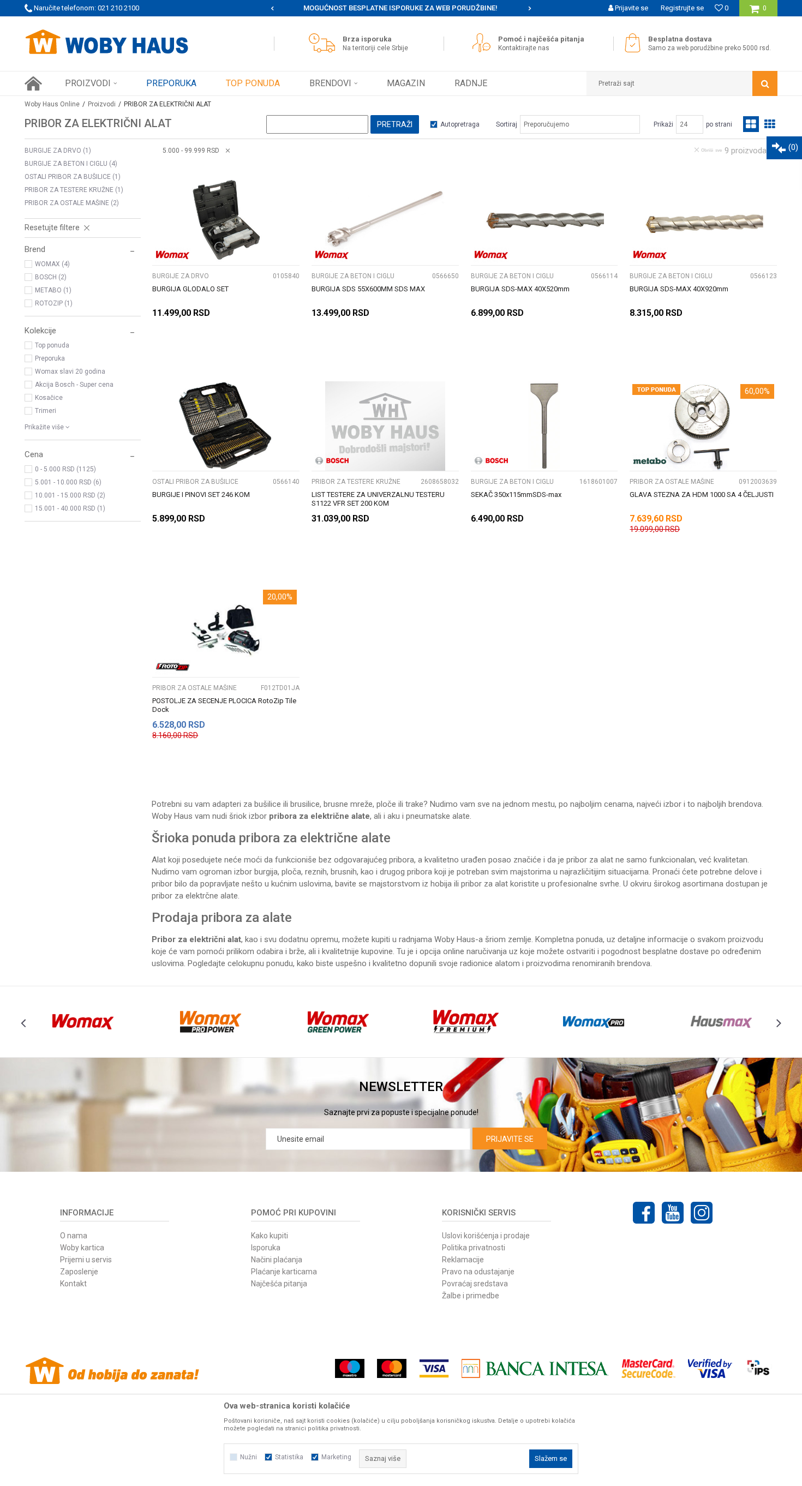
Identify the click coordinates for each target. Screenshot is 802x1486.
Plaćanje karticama (284, 1271)
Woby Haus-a (458, 939)
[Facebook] (644, 1213)
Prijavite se (510, 1139)
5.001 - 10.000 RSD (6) (68, 482)
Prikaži (663, 124)
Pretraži (394, 124)
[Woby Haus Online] (106, 42)
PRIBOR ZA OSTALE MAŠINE (72, 203)
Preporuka (50, 358)
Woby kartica (82, 1247)
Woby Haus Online (52, 104)
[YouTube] (673, 1213)
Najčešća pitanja (279, 1283)
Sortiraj (506, 124)
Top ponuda (52, 345)
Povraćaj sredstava (475, 1283)
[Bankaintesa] (535, 1368)
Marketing (336, 1457)
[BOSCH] (332, 460)
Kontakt (73, 1283)
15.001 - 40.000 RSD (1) (70, 508)
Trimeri (45, 411)
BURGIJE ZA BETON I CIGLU (71, 163)
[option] (401, 8)
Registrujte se (682, 8)
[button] (681, 83)
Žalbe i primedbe (470, 1295)
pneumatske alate (438, 816)
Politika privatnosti (473, 1247)
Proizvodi (102, 104)
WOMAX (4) (52, 264)
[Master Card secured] (648, 1368)
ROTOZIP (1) (54, 303)
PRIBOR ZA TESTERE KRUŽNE (74, 190)
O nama (73, 1235)
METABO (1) (53, 290)
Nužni (248, 1457)
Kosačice (49, 398)
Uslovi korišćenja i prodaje (486, 1235)
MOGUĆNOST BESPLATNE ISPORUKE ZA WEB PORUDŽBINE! (400, 8)
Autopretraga (460, 124)
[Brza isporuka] (324, 42)
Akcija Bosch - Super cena (74, 384)
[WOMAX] (172, 255)
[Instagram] (702, 1213)
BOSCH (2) (51, 277)
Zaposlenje (79, 1271)
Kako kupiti (269, 1235)
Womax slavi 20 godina (70, 371)
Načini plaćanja (276, 1259)
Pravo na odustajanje (478, 1271)
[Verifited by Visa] (710, 1368)
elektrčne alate (211, 896)
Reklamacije (463, 1259)
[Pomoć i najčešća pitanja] (484, 42)
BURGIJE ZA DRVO (58, 150)
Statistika (289, 1457)
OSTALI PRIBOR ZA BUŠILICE (73, 177)
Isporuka (265, 1247)
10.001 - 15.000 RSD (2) (70, 495)
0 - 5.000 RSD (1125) (65, 469)
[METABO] (650, 460)
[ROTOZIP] (172, 667)
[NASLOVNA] (33, 83)
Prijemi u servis (86, 1259)
